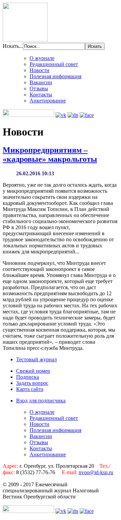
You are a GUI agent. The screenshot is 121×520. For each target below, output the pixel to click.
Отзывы (39, 88)
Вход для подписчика (41, 400)
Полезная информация (55, 76)
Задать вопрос (32, 383)
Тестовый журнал (36, 359)
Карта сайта (29, 389)
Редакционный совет (54, 64)
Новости (39, 70)
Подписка (27, 377)
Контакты (41, 94)
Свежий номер (33, 371)
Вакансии (41, 82)
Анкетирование (48, 100)
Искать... (13, 46)
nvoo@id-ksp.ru (96, 472)
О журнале (42, 58)
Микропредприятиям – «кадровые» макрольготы (50, 154)
